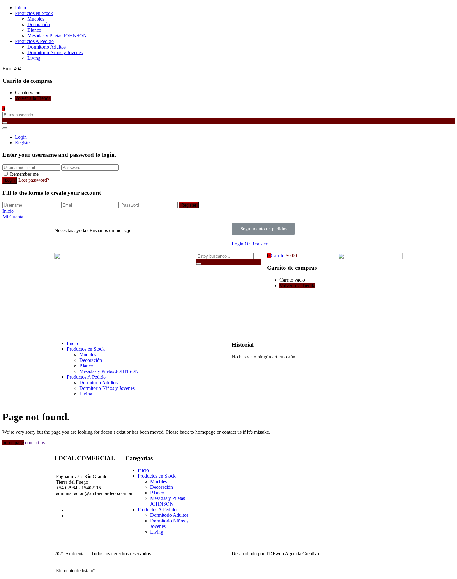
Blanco (34, 30)
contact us (35, 442)
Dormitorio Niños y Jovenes (55, 52)
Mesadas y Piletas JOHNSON (57, 35)
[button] (3, 108)
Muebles (35, 18)
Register (23, 142)
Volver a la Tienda (33, 98)
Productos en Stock (34, 13)
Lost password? (33, 180)
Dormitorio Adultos (46, 46)
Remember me (24, 174)
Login (21, 137)
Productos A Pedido (34, 41)
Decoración (38, 24)
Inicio (20, 7)
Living (33, 58)
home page (13, 442)
